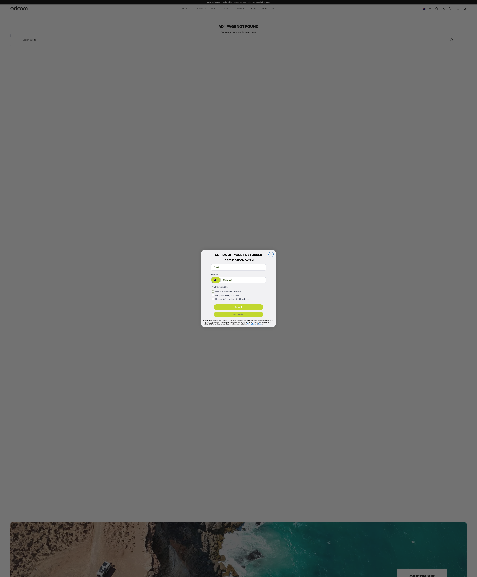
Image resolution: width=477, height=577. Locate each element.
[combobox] (215, 280)
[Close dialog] (271, 254)
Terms (260, 324)
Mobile (214, 274)
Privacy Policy (251, 324)
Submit (238, 307)
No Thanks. (238, 314)
